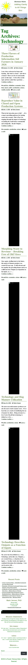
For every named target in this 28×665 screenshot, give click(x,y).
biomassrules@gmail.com (14, 607)
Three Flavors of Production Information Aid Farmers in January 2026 (12, 59)
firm (2, 88)
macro (6, 88)
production (16, 88)
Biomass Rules (20, 1)
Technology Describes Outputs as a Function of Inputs (13, 545)
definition (11, 85)
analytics (5, 85)
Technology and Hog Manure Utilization (12, 398)
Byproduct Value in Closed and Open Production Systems (12, 103)
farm (23, 85)
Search (3, 650)
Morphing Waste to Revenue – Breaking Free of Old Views (12, 251)
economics (18, 85)
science (22, 88)
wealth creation (5, 90)
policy (10, 88)
